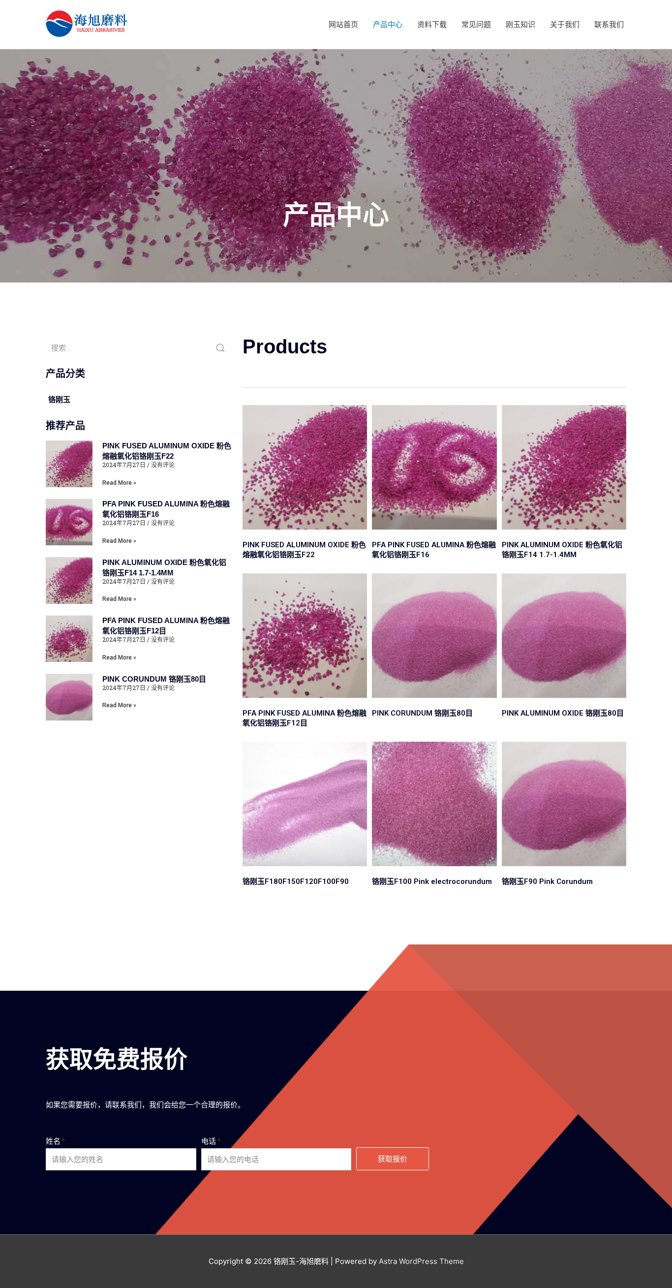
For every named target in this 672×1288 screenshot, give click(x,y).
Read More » (119, 482)
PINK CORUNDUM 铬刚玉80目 (154, 679)
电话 (208, 1141)
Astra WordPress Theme (421, 1261)
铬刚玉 (59, 399)
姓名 (53, 1141)
